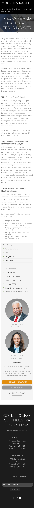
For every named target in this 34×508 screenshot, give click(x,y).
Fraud (7, 253)
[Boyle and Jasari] (17, 3)
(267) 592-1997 (19, 466)
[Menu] (2, 3)
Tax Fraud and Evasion (13, 280)
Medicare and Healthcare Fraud (16, 292)
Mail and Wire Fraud (12, 276)
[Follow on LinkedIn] (20, 498)
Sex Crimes (9, 260)
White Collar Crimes (12, 249)
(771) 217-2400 (19, 448)
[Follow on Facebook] (14, 498)
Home (3, 9)
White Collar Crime (13, 9)
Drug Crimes (9, 256)
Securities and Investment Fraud (16, 288)
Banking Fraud (10, 272)
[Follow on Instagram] (17, 498)
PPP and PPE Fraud (12, 284)
